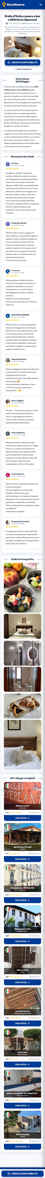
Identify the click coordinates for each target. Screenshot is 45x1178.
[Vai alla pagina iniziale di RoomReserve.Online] (13, 5)
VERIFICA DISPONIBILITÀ (24, 1173)
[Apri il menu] (40, 4)
